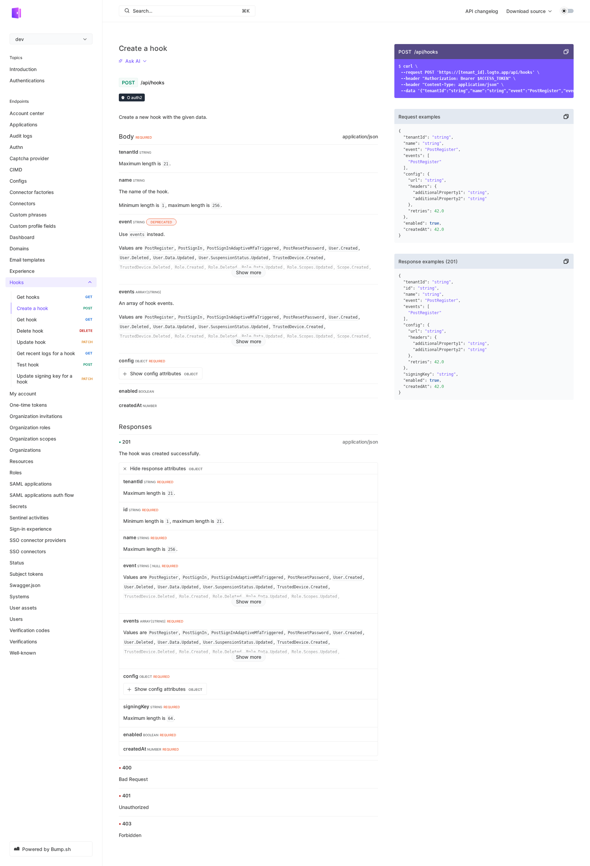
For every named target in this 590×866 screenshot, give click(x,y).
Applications (24, 124)
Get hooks (55, 297)
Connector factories (32, 192)
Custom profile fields (33, 226)
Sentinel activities (29, 517)
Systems (19, 596)
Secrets (18, 506)
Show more (248, 272)
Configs (18, 181)
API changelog (481, 11)
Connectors (23, 203)
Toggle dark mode (567, 11)
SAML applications (31, 484)
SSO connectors (28, 551)
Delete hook (55, 331)
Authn (16, 147)
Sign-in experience (31, 529)
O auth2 (134, 97)
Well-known (23, 653)
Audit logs (21, 136)
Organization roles (30, 427)
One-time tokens (28, 405)
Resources (21, 461)
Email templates (27, 260)
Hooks (17, 282)
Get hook (55, 319)
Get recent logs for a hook (55, 353)
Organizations (25, 450)
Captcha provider (29, 158)
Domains (19, 248)
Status (17, 562)
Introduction (23, 69)
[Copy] (566, 51)
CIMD (16, 169)
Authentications (27, 80)
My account (23, 393)
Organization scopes (33, 439)
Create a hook (55, 308)
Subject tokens (26, 574)
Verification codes (30, 630)
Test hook (55, 364)
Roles (16, 472)
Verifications (23, 641)
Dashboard (22, 237)
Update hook (55, 342)
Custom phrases (28, 215)
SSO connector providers (38, 540)
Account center (27, 113)
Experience (22, 271)
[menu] (51, 38)
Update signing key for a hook (55, 379)
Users (16, 619)
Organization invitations (36, 416)
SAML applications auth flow (42, 495)
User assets (23, 608)
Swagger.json (25, 585)
